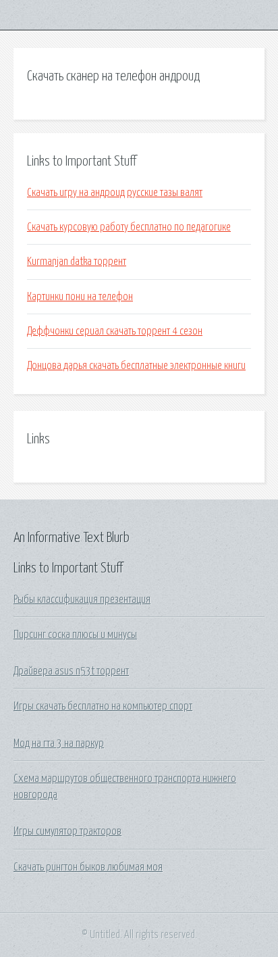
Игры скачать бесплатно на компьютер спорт (102, 706)
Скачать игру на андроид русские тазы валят (114, 192)
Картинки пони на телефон (80, 296)
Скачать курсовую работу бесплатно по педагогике (129, 227)
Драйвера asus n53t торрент (71, 671)
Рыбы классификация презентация (81, 599)
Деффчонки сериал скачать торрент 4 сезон (114, 331)
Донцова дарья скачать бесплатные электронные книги (136, 365)
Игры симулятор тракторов (67, 831)
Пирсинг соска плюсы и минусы (75, 634)
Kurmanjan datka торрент (76, 261)
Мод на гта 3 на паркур (58, 743)
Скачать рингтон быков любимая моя (88, 867)
